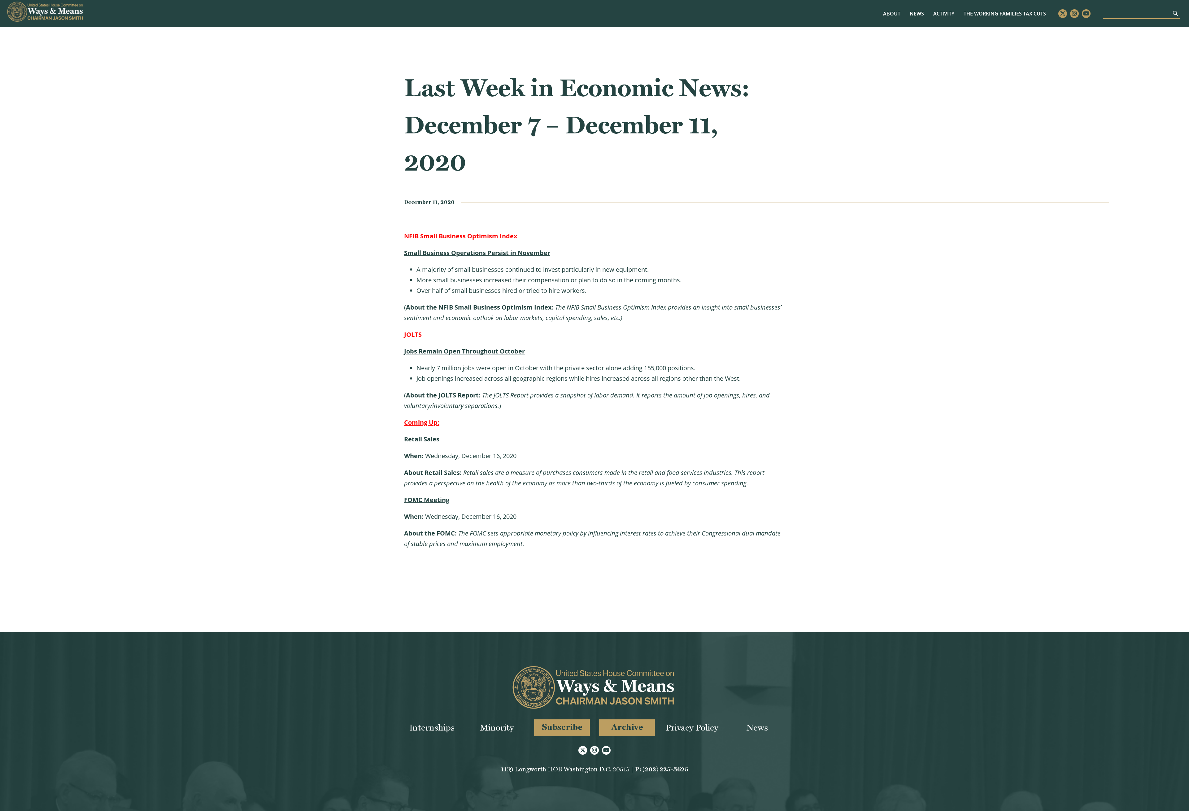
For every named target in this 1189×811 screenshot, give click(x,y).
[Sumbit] (1175, 13)
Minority (497, 727)
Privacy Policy (692, 727)
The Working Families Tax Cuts (1005, 13)
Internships (432, 727)
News (917, 13)
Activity (943, 13)
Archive (627, 727)
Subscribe (562, 727)
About (891, 13)
